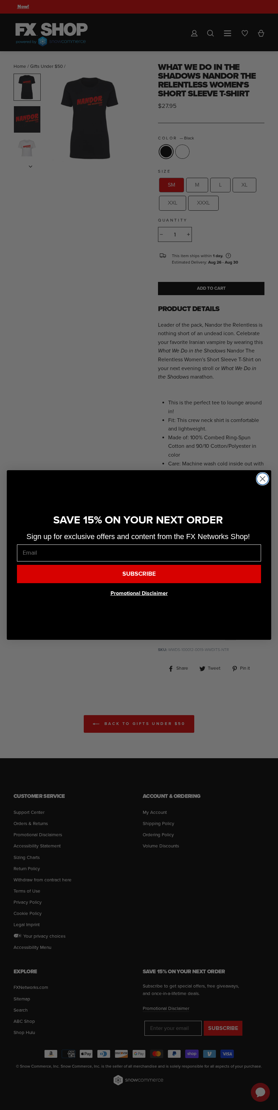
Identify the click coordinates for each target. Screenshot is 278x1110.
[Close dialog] (263, 479)
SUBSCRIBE (139, 574)
